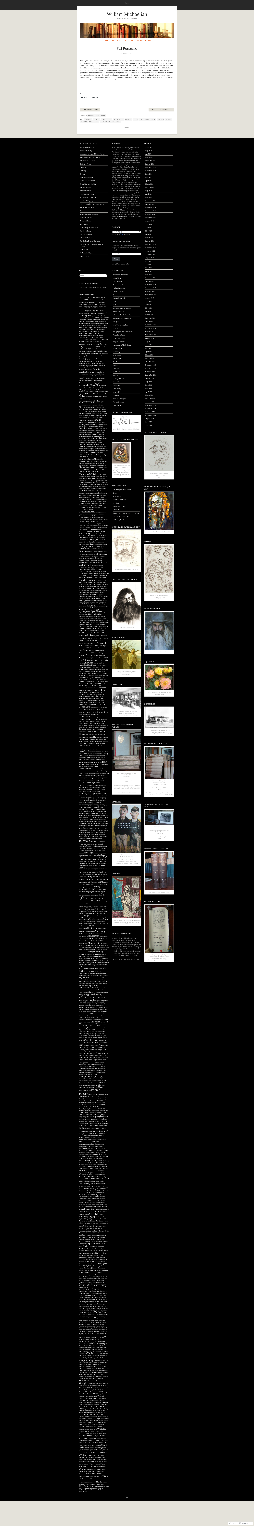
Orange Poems (94, 1035)
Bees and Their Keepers (93, 381)
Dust (80, 584)
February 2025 (150, 187)
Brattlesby (94, 424)
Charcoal (96, 461)
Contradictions (83, 516)
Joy (92, 841)
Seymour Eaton (95, 1198)
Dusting (85, 584)
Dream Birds (117, 278)
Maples (160, 119)
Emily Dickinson (92, 606)
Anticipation (101, 331)
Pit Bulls (93, 1085)
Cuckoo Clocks (82, 536)
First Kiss (92, 655)
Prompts (106, 1110)
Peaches (105, 1053)
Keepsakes (129, 40)
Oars (95, 1014)
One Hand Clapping (86, 201)
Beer (104, 378)
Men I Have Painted (88, 933)
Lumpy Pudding (87, 906)
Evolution (97, 624)
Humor (101, 783)
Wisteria (115, 375)
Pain (81, 1045)
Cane (86, 446)
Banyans (84, 367)
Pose (94, 1100)
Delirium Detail (94, 556)
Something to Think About (122, 345)
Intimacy (93, 811)
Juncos (103, 844)
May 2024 (148, 191)
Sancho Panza (101, 1179)
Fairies (99, 632)
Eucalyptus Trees (93, 622)
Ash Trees (104, 347)
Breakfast (99, 426)
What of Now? (117, 392)
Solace (83, 1233)
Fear (95, 640)
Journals (84, 841)
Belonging (82, 390)
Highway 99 (82, 762)
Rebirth (81, 1136)
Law (102, 863)
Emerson (82, 606)
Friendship (83, 678)
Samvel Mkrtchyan (91, 1179)
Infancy (81, 806)
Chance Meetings (95, 459)
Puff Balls (86, 1118)
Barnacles (97, 372)
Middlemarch (93, 936)
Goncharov (91, 704)
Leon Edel (102, 870)
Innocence (88, 808)
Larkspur (102, 859)
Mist (99, 945)
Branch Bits (89, 424)
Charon (97, 463)
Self (104, 1190)
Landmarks (89, 857)
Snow (89, 1228)
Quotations (96, 1123)
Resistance (95, 1144)
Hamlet (85, 737)
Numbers (94, 1011)
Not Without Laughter (90, 1009)
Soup (101, 1237)
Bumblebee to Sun (119, 338)
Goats (102, 700)
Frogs (97, 678)
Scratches (81, 1189)
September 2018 (150, 415)
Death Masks (100, 551)
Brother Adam (100, 432)
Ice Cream (96, 789)
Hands (96, 737)
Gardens (97, 683)
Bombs (85, 417)
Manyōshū (81, 916)
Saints (102, 1173)
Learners (95, 865)
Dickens (95, 565)
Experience (97, 626)
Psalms (80, 1116)
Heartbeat (98, 746)
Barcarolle (89, 369)
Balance (96, 365)
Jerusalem (99, 827)
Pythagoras (81, 1121)
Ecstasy (96, 592)
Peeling (90, 1057)
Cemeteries (95, 454)
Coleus (102, 497)
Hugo (83, 780)
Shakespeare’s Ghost (95, 1201)
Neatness (81, 994)
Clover (88, 491)
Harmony (92, 741)
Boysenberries (82, 424)
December (85, 554)
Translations (84, 249)
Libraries (82, 877)
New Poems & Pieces (96, 116)
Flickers (96, 660)
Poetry (84, 121)
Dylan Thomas (104, 584)
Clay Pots (89, 486)
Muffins (98, 964)
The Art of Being (85, 231)
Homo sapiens (96, 771)
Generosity (82, 688)
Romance (81, 1162)
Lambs (84, 857)
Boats (97, 413)
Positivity (100, 1101)
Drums (80, 582)
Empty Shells (88, 608)
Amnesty (98, 319)
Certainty (82, 457)
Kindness (95, 848)
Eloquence (96, 604)
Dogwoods (118, 119)
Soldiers (94, 1233)
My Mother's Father (96, 978)
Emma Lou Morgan (103, 606)
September (105, 1195)
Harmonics (103, 739)
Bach (103, 363)
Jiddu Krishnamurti (101, 829)
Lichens (105, 879)
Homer (93, 769)
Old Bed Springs (86, 1022)
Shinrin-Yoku (95, 1204)
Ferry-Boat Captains (89, 645)
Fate (80, 641)
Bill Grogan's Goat (93, 391)
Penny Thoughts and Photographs (92, 204)
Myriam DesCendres (100, 981)
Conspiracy (97, 512)
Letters (102, 872)
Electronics (87, 600)
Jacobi (103, 819)
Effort (101, 596)
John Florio (87, 832)
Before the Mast (89, 383)
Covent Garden (88, 524)
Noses (87, 1005)
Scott (97, 1186)
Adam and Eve (89, 306)
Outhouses (101, 1040)
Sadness (101, 1171)
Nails (90, 988)
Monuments (82, 952)
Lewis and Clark (96, 874)
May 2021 (148, 308)
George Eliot (100, 690)
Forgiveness (93, 669)
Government (102, 707)
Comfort (104, 499)
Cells (88, 455)
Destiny (87, 562)
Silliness (87, 1214)
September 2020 (150, 335)
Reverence (90, 1148)
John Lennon (99, 832)
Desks (96, 560)
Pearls (92, 1055)
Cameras (92, 444)
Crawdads (82, 527)
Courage (81, 524)
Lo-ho (100, 891)
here (128, 158)
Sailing (89, 1173)
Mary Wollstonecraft (100, 921)
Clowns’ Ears (100, 491)
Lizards (97, 891)
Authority (98, 357)
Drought (99, 580)
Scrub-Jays (88, 1189)
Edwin (85, 596)
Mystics (105, 983)
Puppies (81, 1119)
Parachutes (91, 1047)
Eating (98, 590)
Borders (91, 422)
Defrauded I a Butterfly (84, 556)
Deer (95, 554)
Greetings (86, 723)
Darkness (91, 544)
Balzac (103, 365)
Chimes (104, 474)
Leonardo (87, 870)
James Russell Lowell (89, 825)
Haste (81, 743)
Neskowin (97, 996)
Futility (102, 679)
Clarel (102, 484)
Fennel (90, 643)
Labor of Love (88, 855)
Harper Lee (105, 741)
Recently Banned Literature (89, 214)
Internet (87, 811)
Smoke (96, 1226)
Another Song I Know (87, 161)
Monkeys (86, 949)
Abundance (89, 300)
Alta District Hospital (88, 318)
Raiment (115, 365)
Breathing (90, 428)
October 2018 (150, 412)
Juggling (95, 844)
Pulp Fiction (91, 1118)
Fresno (95, 675)
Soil (80, 1233)
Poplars (100, 1099)
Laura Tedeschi (83, 863)
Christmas (91, 478)
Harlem (98, 739)
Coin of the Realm (87, 495)
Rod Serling (106, 1160)
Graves (106, 717)
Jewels (94, 829)
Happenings (83, 739)
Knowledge (87, 852)
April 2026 (148, 154)
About (105, 40)
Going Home (85, 702)
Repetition (81, 1144)
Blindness (83, 407)
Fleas (97, 658)
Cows (94, 524)
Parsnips (88, 1051)
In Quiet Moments (119, 342)
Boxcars (104, 422)
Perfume (93, 1064)
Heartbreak (104, 746)
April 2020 (148, 352)
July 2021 (148, 301)
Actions (102, 304)
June (80, 846)
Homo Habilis (89, 771)
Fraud (88, 673)
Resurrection (94, 1146)
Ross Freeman (102, 1166)
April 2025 (148, 181)
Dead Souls (100, 548)
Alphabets (101, 315)
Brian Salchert (103, 428)
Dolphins (103, 573)
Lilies (101, 884)
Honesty (103, 771)
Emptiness (82, 608)
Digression (98, 568)
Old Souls (98, 1028)
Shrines (99, 1209)
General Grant (91, 686)
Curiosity (85, 537)
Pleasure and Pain (83, 1087)
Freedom (83, 675)
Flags (91, 658)
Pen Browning (104, 1057)
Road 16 (106, 1154)
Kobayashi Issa (97, 853)
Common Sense (101, 501)
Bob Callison (103, 413)
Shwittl (107, 1209)
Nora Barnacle (105, 1004)
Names (95, 988)
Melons (104, 928)
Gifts (97, 698)
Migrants (102, 936)
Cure (114, 301)
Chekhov (98, 465)
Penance (98, 1057)
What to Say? (117, 355)
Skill (105, 1219)
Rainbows (87, 1128)
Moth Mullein (82, 956)
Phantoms (86, 1070)
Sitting (86, 1219)
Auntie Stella (98, 353)
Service (85, 1198)
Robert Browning (87, 1158)
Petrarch (103, 1068)
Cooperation (100, 518)
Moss (95, 954)
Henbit (94, 751)
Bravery (81, 426)
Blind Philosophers (91, 407)
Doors (91, 575)
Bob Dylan (81, 415)
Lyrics (106, 908)
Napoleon (86, 990)
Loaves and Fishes (83, 893)
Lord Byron (93, 897)
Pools (90, 1099)
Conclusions (92, 507)
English (86, 612)
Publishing (104, 1116)
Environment (93, 614)
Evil (93, 624)
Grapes (99, 712)
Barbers (99, 367)
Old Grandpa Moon (143, 40)
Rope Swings (82, 1166)
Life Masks (94, 882)
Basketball (96, 374)
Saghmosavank (82, 1173)
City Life (98, 482)
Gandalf (106, 681)
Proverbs (82, 1114)
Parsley (84, 1051)
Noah (91, 1004)
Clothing (104, 488)
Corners (101, 519)
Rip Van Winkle (90, 1154)
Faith (85, 635)
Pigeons (89, 1080)
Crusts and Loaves (95, 534)
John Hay (93, 832)
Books (97, 419)
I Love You (82, 798)
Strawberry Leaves (91, 109)
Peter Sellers (97, 1068)
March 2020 (149, 355)
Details (98, 562)
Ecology (92, 592)
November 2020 (150, 328)
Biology (106, 391)
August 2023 (149, 221)
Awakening (90, 361)
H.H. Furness (90, 731)
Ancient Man (94, 323)
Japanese (99, 825)
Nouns (97, 1009)
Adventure (81, 308)
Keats (84, 848)
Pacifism (101, 1042)
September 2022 (150, 254)
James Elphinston (87, 823)
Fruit (84, 679)
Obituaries (99, 1014)
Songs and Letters (86, 221)
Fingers (96, 650)
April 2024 (148, 194)
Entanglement (104, 612)
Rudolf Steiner (89, 1168)
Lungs (105, 906)
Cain (97, 440)
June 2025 (148, 174)
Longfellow (96, 895)
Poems (168, 119)
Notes (98, 1005)
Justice (100, 846)
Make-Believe (95, 911)
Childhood (84, 474)
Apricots (96, 337)
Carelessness (99, 446)
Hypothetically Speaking (85, 789)
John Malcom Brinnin (93, 834)
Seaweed (81, 1190)
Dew (102, 562)
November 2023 (150, 211)
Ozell (96, 1042)
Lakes (81, 857)
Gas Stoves (104, 683)
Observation (86, 1016)
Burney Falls (101, 436)
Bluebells (105, 409)
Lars (88, 861)
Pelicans (94, 1057)
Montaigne (98, 949)
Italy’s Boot (105, 815)
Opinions (97, 1033)
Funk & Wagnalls (90, 679)
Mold (90, 947)
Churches (82, 480)
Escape (99, 618)
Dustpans (90, 584)
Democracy (82, 558)
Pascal (99, 1051)
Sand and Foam (91, 1181)
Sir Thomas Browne (102, 1217)
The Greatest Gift (119, 362)
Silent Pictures (103, 1211)
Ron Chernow (100, 1163)
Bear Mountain (95, 376)
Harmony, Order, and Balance (122, 308)
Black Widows (87, 405)
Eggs (80, 598)
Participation (94, 1051)
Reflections (83, 1140)
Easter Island (86, 590)
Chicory (81, 472)
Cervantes (90, 457)
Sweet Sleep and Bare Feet (89, 228)
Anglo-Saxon (97, 327)
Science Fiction (92, 1186)
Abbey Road (88, 297)
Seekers (101, 1190)
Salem (90, 1174)
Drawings (83, 171)
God (106, 700)
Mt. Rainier (86, 962)
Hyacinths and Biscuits (94, 787)
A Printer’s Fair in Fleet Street (123, 315)
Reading (103, 1131)
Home (127, 3)
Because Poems (89, 378)
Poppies (105, 1099)
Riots (84, 1154)
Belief (91, 387)
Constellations (93, 514)
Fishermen (102, 655)
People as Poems (83, 1061)
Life (90, 881)
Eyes (106, 628)
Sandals (82, 1181)
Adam (84, 306)
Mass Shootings (90, 923)
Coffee (101, 493)
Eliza (85, 602)
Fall (136, 119)
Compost (99, 505)
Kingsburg (87, 850)
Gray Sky (81, 721)
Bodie (93, 415)
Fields (102, 648)
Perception (83, 1063)
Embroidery (102, 604)
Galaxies (96, 681)
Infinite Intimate (85, 191)
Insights (82, 810)
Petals (91, 1066)
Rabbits (105, 1123)
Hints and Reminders (84, 764)
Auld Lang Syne (83, 353)
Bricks (80, 430)
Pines (101, 1082)
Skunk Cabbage (86, 1221)
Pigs (102, 1080)
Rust (93, 1171)
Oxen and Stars (91, 1042)
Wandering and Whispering (122, 318)
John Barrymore (104, 830)
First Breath (117, 372)
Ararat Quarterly (90, 339)
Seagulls (95, 1189)
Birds (81, 396)
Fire (92, 652)
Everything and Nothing (88, 184)
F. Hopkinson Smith (92, 630)
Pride (95, 1109)
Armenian (82, 341)
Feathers (100, 641)
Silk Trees (81, 1214)
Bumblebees (89, 436)
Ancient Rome (100, 323)
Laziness (81, 865)
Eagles (105, 586)
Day (93, 547)
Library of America (93, 879)
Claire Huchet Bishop (95, 484)
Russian (89, 1171)
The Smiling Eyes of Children (90, 241)
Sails (92, 1173)
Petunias (81, 1070)
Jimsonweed (85, 830)
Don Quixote (84, 575)
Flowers (89, 662)
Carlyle (87, 448)
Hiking (103, 761)
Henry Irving (100, 753)
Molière (95, 947)
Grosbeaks (144, 119)
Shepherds (95, 1202)
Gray (106, 719)
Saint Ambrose (97, 1173)
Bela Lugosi (86, 388)
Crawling (87, 527)
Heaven (89, 748)
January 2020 (149, 362)
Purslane (104, 1120)
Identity (83, 793)
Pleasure (104, 1085)
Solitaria (99, 1233)
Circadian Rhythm (83, 482)
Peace (98, 1053)
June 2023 (148, 228)
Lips (80, 887)
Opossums (82, 1035)
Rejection (94, 1139)
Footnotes (82, 667)
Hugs (86, 780)
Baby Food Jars (91, 363)
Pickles (90, 1079)
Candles (82, 446)
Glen (85, 700)
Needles (92, 994)
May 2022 (148, 268)
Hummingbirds (92, 783)
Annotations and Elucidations (90, 157)
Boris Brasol (97, 422)
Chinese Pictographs (91, 476)
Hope (85, 775)
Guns (81, 729)
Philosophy (96, 1072)
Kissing (100, 850)
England (81, 612)
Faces (81, 632)
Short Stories (85, 1209)
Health (88, 745)
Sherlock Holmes (87, 1204)
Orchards (89, 1037)
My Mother (84, 977)
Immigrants (103, 800)
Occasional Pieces (100, 1016)
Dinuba (81, 569)
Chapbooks (89, 461)
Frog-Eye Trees (91, 678)
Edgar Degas (101, 592)
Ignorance (96, 793)
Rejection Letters (102, 1139)
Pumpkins (98, 1118)
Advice (86, 308)
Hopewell (90, 775)
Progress (102, 1110)
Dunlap (104, 582)
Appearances (82, 337)
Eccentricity (104, 590)
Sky (97, 1221)
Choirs (80, 478)
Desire (92, 560)
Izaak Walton (84, 817)
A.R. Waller (82, 297)
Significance (89, 1211)
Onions (91, 1033)
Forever (86, 669)
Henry (106, 752)
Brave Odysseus (102, 424)
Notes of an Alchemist (120, 275)
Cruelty (87, 534)
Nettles (107, 996)
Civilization (104, 482)
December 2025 (150, 167)
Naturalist (85, 992)
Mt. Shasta (91, 962)
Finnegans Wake (84, 653)
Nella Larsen (90, 996)
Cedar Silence (117, 405)
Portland (86, 1100)
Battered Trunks (83, 376)
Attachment (89, 351)
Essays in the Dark (99, 620)
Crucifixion (81, 534)
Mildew (106, 936)
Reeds (92, 1137)
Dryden (84, 582)
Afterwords (82, 310)
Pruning (103, 1114)
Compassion (83, 505)
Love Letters (93, 904)
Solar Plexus (88, 1233)
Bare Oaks (116, 368)
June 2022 (148, 264)
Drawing (83, 580)
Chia (100, 467)
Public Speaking (96, 1116)
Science (85, 1187)
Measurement (99, 926)
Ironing (96, 813)
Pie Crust (84, 1080)
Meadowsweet (82, 926)
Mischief (106, 943)
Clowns (94, 491)
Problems (88, 1110)
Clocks (92, 488)
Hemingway (82, 751)
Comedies (98, 499)
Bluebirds (92, 411)
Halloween (94, 734)
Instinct (95, 809)
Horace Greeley (97, 775)
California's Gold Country (94, 442)
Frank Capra (95, 671)
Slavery (101, 1221)
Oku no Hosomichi (96, 1019)
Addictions (96, 306)
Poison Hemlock (97, 1094)
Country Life (100, 522)
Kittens (104, 850)
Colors (92, 499)
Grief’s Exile (97, 723)
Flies (101, 660)
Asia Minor (81, 349)
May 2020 (148, 348)
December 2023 (150, 207)
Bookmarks (90, 420)
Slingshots (102, 1223)
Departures (99, 558)
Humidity (102, 780)
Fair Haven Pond (93, 632)
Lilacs (95, 884)
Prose (104, 1112)
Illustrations (93, 796)
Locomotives (96, 893)
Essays (104, 618)
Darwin (97, 544)
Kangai (105, 846)
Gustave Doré (87, 729)
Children (94, 474)
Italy (102, 815)
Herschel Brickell (94, 757)
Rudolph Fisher (98, 1168)
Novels (81, 1012)
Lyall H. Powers (87, 908)
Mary (93, 921)
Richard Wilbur (100, 1152)
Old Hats (98, 1024)
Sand (107, 1179)
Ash (96, 347)
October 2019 (150, 372)
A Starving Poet (99, 349)
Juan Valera (102, 841)
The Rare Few (117, 281)
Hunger (82, 785)
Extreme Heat (98, 628)
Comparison (101, 503)
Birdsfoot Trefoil (88, 396)
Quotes (101, 1123)
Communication (84, 503)
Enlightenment (95, 612)
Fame (84, 638)
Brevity (97, 428)
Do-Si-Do (95, 571)
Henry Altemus (93, 753)
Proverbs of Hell (90, 1114)
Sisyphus (81, 1219)
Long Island (87, 897)
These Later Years (119, 335)
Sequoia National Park (85, 1196)
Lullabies (81, 906)
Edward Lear (94, 594)
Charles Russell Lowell (89, 463)
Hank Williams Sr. (104, 737)
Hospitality (104, 777)
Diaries (86, 565)
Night (91, 1000)
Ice (92, 789)
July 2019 (148, 382)
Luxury (81, 908)
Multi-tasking (103, 964)
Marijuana (81, 919)
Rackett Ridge (94, 1125)
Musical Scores (98, 968)
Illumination (82, 796)
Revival (95, 1148)
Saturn (91, 1185)
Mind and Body (96, 938)
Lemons (101, 868)
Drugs (105, 580)
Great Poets (97, 721)
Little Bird (116, 328)
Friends (104, 675)
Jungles (84, 846)
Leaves (82, 867)
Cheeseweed (93, 465)
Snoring (84, 1229)
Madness (92, 910)
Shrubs (103, 1209)
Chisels (98, 476)
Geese (84, 686)
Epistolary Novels (95, 616)
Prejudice (96, 1107)
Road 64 (81, 1156)
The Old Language (86, 234)
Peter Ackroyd (97, 1066)
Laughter (103, 861)
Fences (86, 643)
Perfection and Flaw (84, 1064)
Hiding (101, 757)
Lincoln (105, 884)
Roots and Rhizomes (102, 1164)
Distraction (83, 571)
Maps (92, 916)
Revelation (83, 1148)
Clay (84, 486)
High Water (96, 759)
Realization (96, 1134)
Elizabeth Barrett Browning (95, 602)
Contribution (91, 516)
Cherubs (96, 467)
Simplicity (83, 1216)
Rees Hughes (97, 1137)
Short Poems (102, 1207)
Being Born (103, 385)
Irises (92, 813)
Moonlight (91, 952)
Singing (92, 1216)
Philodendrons (101, 1070)
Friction (99, 675)
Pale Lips (92, 1045)
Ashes (99, 347)
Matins (97, 923)
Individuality (96, 804)
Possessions (83, 1102)
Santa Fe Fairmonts (95, 1183)
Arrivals (88, 344)
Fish (96, 655)
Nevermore (81, 998)
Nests (103, 996)
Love (153, 119)
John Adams (96, 830)
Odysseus (86, 1019)
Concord (98, 507)
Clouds (82, 490)
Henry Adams (84, 754)
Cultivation (98, 536)
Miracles (92, 943)
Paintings (86, 1045)
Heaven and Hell (97, 748)
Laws (104, 863)
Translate (127, 234)
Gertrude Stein (83, 696)
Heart (93, 746)
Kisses (95, 850)
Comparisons (117, 295)
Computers (83, 507)
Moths (87, 956)
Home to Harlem (101, 769)
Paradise (102, 1047)
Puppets (103, 1118)
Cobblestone (82, 493)
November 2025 (150, 171)
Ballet (100, 365)
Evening (89, 624)
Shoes (104, 1204)
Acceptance (94, 302)
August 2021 (149, 298)
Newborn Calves (89, 998)
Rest (88, 1146)
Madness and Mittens (101, 909)
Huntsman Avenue (99, 785)
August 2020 (149, 338)
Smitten (90, 1226)
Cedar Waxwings (98, 452)
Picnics (94, 1079)
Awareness (99, 361)
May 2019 (148, 388)
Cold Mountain (86, 497)
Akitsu (101, 311)
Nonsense (98, 1004)
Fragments (85, 671)
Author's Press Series (87, 357)
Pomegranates (84, 1099)
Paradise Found (84, 1049)
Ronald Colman (91, 1162)
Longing (81, 897)
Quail (86, 1121)
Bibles (81, 391)
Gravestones (83, 719)
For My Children (101, 669)
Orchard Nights (83, 1037)
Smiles (85, 1226)
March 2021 (149, 315)
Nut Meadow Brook (83, 1014)
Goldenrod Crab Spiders (98, 702)
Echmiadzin (82, 592)
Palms (96, 1045)
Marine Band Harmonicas (98, 919)
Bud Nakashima (100, 434)
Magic (81, 911)
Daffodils (82, 540)
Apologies (99, 335)
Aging (96, 310)
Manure (93, 913)
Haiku (82, 734)
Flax (94, 658)
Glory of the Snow (92, 700)
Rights (81, 1154)
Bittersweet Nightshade (85, 401)
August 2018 (149, 418)
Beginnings (83, 385)
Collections (81, 499)
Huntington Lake (90, 785)
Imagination (94, 800)
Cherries (103, 465)
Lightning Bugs (89, 884)
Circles (90, 482)
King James (81, 850)
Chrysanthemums (100, 478)
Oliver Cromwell (97, 1030)
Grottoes (95, 725)
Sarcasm (103, 1183)
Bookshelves (83, 422)
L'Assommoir (82, 855)
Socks (107, 1231)
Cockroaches (89, 493)
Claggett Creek (84, 484)
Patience (83, 1053)
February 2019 (150, 398)
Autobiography (84, 359)
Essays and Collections (87, 181)
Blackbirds (82, 403)
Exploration (82, 628)
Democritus (88, 558)
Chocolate (103, 476)
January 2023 (149, 241)
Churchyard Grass (89, 480)
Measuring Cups (83, 928)
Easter (81, 590)
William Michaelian (127, 14)
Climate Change (84, 488)
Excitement (102, 624)
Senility (81, 1195)
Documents (103, 571)
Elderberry (98, 598)
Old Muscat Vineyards (90, 1026)
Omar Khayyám (98, 1031)
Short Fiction (90, 1206)
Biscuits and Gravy (100, 399)
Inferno (85, 806)
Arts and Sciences (90, 347)
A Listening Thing (86, 151)
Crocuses (96, 532)
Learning (101, 865)
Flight (105, 660)
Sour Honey (84, 224)
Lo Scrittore (86, 899)
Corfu (93, 519)
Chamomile (82, 459)
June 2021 (148, 305)
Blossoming (116, 385)
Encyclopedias (83, 610)
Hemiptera (89, 751)
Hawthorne (96, 743)
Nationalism (100, 990)
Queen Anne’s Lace (93, 1121)
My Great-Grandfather (97, 973)
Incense (89, 804)
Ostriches (81, 1040)
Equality (81, 618)
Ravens (95, 1131)
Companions (94, 503)
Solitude (82, 1235)
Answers (95, 331)
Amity (94, 319)
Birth (81, 399)
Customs (95, 537)
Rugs (104, 1168)
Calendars (83, 442)
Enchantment (96, 608)
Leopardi (81, 872)
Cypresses (102, 537)
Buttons (105, 438)
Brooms (93, 432)
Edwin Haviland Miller (93, 596)
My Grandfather (93, 971)
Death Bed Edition (91, 551)
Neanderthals (104, 992)
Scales (101, 1185)
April (101, 338)
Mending (81, 933)
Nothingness (93, 1007)
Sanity (87, 1183)
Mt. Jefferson (103, 960)
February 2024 (150, 201)
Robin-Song (117, 389)
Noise (94, 1004)
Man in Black (88, 913)
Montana (105, 949)
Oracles (87, 1035)
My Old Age (103, 980)
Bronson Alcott (82, 432)
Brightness (90, 430)
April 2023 (148, 234)
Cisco (94, 482)
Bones (90, 417)
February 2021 (150, 318)
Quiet (87, 1123)
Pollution (100, 1097)
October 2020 (150, 331)
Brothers (82, 434)
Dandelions (84, 542)
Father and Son (86, 641)
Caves (106, 450)
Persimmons (99, 1064)
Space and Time (83, 1239)
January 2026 (149, 164)
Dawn (88, 546)
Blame (93, 405)
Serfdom (99, 1196)
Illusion (87, 796)
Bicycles (85, 391)
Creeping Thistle (83, 529)
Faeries (128, 119)
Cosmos (82, 522)
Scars (105, 1185)
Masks (81, 923)
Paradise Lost (93, 1049)
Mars (89, 921)
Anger (90, 327)
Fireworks (82, 655)
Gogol (80, 702)
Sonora (86, 1237)
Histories (92, 764)
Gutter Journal (96, 729)
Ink (104, 806)
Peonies (104, 1059)
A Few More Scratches (87, 147)
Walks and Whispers (86, 253)
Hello (94, 750)
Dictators (100, 565)
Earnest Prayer (118, 382)
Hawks (90, 743)
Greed (103, 721)
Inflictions (94, 806)
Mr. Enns (93, 958)
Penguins (86, 1059)
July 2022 (148, 261)
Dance (101, 540)
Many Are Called (101, 913)
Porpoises (81, 1100)
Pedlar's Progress (83, 1057)
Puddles (81, 1118)
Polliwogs (93, 1097)
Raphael (81, 1131)
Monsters (91, 949)
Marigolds (103, 918)
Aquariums (81, 339)
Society (101, 1231)
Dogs (81, 573)
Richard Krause (90, 1152)
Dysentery (94, 586)
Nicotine (81, 1000)
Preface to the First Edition (85, 1107)
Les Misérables (95, 872)
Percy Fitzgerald (91, 1063)
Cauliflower (98, 450)
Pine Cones (94, 1083)
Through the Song (119, 379)
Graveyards (93, 719)
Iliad (103, 794)
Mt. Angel (85, 960)
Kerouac (88, 848)
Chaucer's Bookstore (84, 465)
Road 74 (97, 1156)
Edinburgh (81, 594)
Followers (81, 665)
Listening (96, 886)
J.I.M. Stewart (82, 819)
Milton (80, 939)
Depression (81, 560)
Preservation (103, 1107)
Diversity (89, 571)
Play (100, 1085)
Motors (90, 956)
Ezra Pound (82, 630)
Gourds (96, 707)
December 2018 (150, 405)
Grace (82, 709)
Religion (96, 1142)
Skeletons (101, 1219)
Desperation (82, 562)
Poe (90, 1090)
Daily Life (95, 539)
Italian (98, 815)
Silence (95, 1211)
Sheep (86, 1202)
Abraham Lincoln (99, 298)
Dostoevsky (98, 575)
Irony (100, 813)
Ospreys (105, 1037)
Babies (81, 363)
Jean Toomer (91, 827)
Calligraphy (82, 444)
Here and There (88, 755)
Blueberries (84, 411)
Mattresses (102, 923)
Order (94, 1037)
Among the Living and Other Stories (92, 154)
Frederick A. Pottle (94, 673)
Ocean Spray (88, 1017)
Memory (100, 931)
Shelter (90, 1202)
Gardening (89, 683)
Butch (85, 438)
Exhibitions (89, 626)
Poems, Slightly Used (87, 207)
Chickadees (107, 119)
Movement (86, 958)
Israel (94, 815)
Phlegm (103, 1072)
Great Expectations (89, 721)
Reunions (101, 1146)
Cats (93, 450)
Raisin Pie (98, 1128)
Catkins (88, 450)
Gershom (101, 694)
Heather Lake (82, 748)
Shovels (94, 1209)
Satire (80, 1185)
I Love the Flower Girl (102, 796)
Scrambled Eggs (104, 1186)
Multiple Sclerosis (83, 966)
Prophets (99, 1112)
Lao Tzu (97, 859)
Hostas (81, 779)
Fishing (81, 658)
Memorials (92, 931)
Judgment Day (89, 844)
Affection (96, 308)
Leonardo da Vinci (94, 870)
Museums (97, 966)
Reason (102, 1134)
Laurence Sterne (91, 863)
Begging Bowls (98, 383)
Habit (95, 731)
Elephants (94, 600)
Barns (102, 372)
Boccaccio (89, 415)
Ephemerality (82, 616)
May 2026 (148, 151)
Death (82, 551)
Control (96, 516)
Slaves (106, 1221)
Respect (102, 1144)
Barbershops (83, 369)
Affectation (91, 308)
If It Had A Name (85, 187)
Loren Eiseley (101, 897)
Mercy (95, 933)
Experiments (105, 626)
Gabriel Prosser (89, 681)
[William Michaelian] (127, 30)
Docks (98, 571)
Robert (80, 1158)
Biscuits (93, 399)
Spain (88, 1239)
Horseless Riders (92, 777)
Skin (80, 1221)
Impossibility (98, 802)
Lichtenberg (82, 882)
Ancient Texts (86, 325)
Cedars (97, 119)
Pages (105, 1043)
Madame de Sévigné (84, 909)
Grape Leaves (92, 712)
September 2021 (150, 295)
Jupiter (95, 846)
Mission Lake (84, 945)
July (99, 844)
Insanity (95, 808)
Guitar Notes (103, 727)
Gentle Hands (82, 690)
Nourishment (104, 1009)
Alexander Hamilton (96, 313)
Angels (100, 325)
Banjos (80, 367)
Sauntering (116, 352)
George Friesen (83, 692)
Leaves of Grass (90, 868)
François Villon (82, 673)
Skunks (92, 1221)
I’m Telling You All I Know (98, 817)
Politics (82, 1096)
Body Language (101, 415)
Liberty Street (103, 874)
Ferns (94, 643)
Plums (100, 1087)
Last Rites (92, 861)
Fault (91, 641)
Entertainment (83, 614)
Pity (97, 1085)
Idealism (94, 791)
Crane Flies (97, 525)
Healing (82, 746)
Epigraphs (88, 616)
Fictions (94, 648)
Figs (85, 650)
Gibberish (87, 698)
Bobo (85, 415)
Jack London (89, 819)
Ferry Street (82, 648)
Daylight (81, 549)
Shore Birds (82, 1207)
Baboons (85, 363)
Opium (102, 1033)
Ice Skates (102, 789)
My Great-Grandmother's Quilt (99, 975)
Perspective (83, 1066)
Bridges (84, 430)
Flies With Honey (118, 291)
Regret (90, 1140)
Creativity (93, 527)
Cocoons (95, 493)
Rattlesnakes (89, 1131)
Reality (90, 1134)
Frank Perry (102, 671)
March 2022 (149, 274)
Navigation (97, 992)
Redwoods (87, 1138)
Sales (94, 1174)
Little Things (102, 889)
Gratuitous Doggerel (95, 717)
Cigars (105, 480)
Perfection (100, 1063)
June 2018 (148, 425)
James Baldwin (88, 821)
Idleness (90, 794)
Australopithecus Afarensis (88, 355)
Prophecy (81, 1112)
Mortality (82, 954)
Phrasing (93, 1077)
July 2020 (148, 341)
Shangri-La (116, 322)
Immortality (83, 802)
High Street (90, 759)
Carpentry (92, 448)
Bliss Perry (101, 407)
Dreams (82, 174)
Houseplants (88, 779)
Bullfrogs (82, 436)
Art (101, 344)
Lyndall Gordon (100, 908)
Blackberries (99, 401)
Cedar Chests (83, 452)
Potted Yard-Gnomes (84, 1105)
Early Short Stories (86, 177)
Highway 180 (96, 762)
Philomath (81, 1072)
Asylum (83, 351)
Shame (103, 1201)
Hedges (84, 750)
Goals (99, 700)
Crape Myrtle (104, 525)
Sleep (81, 1223)
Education (87, 594)
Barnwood (81, 374)
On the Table (117, 358)
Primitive (83, 211)
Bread (86, 426)
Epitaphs (103, 616)
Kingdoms (103, 848)
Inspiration (89, 810)
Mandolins (105, 911)
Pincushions (87, 1083)
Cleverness (102, 486)
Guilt (97, 727)
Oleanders (103, 1028)
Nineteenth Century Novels (87, 1002)
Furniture (97, 679)
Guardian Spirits (92, 727)
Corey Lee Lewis (87, 519)
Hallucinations (101, 734)
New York (100, 998)
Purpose (93, 1120)
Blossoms (95, 409)
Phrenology (98, 1077)
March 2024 (149, 197)
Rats (84, 1131)
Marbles (81, 918)
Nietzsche (85, 1000)
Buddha (94, 434)
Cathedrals (82, 450)
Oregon (99, 1037)
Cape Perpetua (92, 446)
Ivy (80, 817)
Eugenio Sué (102, 622)
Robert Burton (96, 1158)
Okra (90, 1019)
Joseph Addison (98, 838)
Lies (86, 882)
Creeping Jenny (102, 527)
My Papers (92, 981)
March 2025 (149, 184)
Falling (93, 635)
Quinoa (91, 1123)
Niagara (106, 998)
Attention (98, 351)
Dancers (106, 539)
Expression (89, 628)
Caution (103, 450)
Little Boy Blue (82, 889)
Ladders (95, 855)
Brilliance (95, 430)
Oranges (102, 1035)
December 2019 (150, 365)
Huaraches (101, 779)
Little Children (92, 889)
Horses (98, 777)
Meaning (91, 925)
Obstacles (92, 1016)
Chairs (100, 457)
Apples (88, 337)
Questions (103, 1121)
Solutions (89, 1235)
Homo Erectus (82, 771)
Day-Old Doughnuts (99, 547)
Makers (101, 911)
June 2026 (148, 147)
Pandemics (103, 1045)
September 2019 (150, 375)
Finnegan (101, 650)
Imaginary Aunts (95, 798)
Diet (89, 568)
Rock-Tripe (95, 1160)
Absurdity (81, 300)
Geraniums (91, 694)
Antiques (81, 333)
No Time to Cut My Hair (88, 197)
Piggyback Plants (96, 1080)
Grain (90, 709)
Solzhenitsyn (95, 1235)
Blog (112, 40)
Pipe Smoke (88, 1085)
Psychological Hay (87, 1116)
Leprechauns (87, 872)
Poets (90, 1094)
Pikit (105, 1080)
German (97, 694)
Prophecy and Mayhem (90, 1112)
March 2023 (149, 238)
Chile (101, 474)
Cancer (102, 444)
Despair (100, 560)
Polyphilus (105, 1097)
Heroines (102, 755)
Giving (101, 698)
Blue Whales (92, 413)
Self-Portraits (90, 1193)
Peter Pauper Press (89, 1068)
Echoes (87, 592)
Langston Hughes (102, 857)
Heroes (98, 755)
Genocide (102, 688)
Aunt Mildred (105, 353)
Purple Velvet (86, 1119)
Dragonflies (88, 577)
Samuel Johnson (91, 1176)
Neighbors (82, 996)
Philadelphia (92, 1070)
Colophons (87, 499)
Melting (81, 931)
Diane (80, 565)
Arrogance (95, 344)
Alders (88, 313)
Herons (87, 757)
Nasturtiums (92, 990)
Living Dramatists (90, 891)
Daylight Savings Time (91, 548)
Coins (93, 495)
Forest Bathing (96, 667)
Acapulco (96, 300)
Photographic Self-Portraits (88, 1074)
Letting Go (82, 874)
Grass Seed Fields (92, 714)
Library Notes (91, 876)
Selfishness (99, 1193)
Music (91, 968)
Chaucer (102, 463)
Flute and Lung (97, 663)
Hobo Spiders (104, 764)
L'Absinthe (103, 853)
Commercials (93, 501)
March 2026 (149, 157)
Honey (82, 773)
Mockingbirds (85, 947)
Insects (100, 808)
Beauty (82, 378)
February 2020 (150, 358)
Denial (92, 558)
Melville (86, 931)
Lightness (105, 882)
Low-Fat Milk (100, 904)
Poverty (93, 1104)
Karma (80, 848)
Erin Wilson (86, 618)
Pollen (88, 1097)
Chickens (96, 469)
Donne (107, 573)
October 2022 (150, 251)
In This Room (117, 348)
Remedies (102, 1142)
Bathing (101, 374)
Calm (88, 444)
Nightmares (104, 1000)
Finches (90, 650)
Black (92, 401)
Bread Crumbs (92, 426)
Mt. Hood (97, 960)
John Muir (88, 836)
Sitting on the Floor (93, 1219)
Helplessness (99, 750)
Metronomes (82, 936)
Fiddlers (98, 648)
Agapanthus (88, 310)
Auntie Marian (91, 353)
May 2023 (148, 231)
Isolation (90, 815)
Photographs (84, 1076)
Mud (89, 964)
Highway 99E (89, 762)
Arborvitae (98, 339)
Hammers (90, 737)
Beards (90, 376)
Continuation (101, 514)
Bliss (98, 407)
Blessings (99, 405)
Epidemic (116, 305)
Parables (86, 1047)
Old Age (104, 1019)
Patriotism (91, 1053)
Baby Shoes (98, 363)
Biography (101, 391)
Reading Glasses (83, 1134)
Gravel (102, 717)
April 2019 (148, 392)
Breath (82, 428)
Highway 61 (102, 759)
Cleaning (95, 486)
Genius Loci (95, 688)
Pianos (85, 1079)
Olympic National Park (88, 1031)
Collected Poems (85, 164)
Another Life (89, 331)
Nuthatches (102, 1011)
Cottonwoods (91, 521)
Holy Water (90, 766)
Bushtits (81, 438)
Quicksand (82, 1123)
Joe (91, 830)
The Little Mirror (118, 402)
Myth (80, 985)
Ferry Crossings (100, 646)
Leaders (86, 865)
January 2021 (149, 321)
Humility (82, 783)
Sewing (89, 1198)
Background (89, 365)
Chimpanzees (82, 476)
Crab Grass (86, 525)
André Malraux (93, 325)
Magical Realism (87, 911)
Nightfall (97, 1000)
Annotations (91, 329)
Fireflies (96, 653)
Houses (94, 779)
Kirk (91, 850)
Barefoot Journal (86, 372)
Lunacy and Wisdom (97, 906)
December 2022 (150, 244)
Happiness (91, 739)
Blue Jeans (103, 411)
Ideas (98, 791)
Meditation (92, 928)
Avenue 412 (84, 361)
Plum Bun (95, 1087)
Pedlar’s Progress (119, 288)
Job (89, 830)
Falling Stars (100, 635)
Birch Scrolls (95, 394)
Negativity (98, 994)
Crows (102, 532)
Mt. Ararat (91, 960)
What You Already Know (121, 325)
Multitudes (90, 966)
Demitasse (102, 556)
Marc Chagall (87, 918)
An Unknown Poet (96, 333)
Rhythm (99, 1150)
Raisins (104, 1128)
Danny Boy (92, 542)
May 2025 (148, 177)
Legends (96, 868)
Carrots (97, 448)
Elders (103, 598)
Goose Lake (84, 707)
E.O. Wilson (100, 586)
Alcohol (84, 313)
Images (88, 798)
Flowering (82, 663)
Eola (101, 614)
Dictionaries (83, 568)
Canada (97, 444)
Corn (96, 519)
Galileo (102, 681)
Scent (81, 1187)
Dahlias (89, 539)
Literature (105, 887)
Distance (98, 569)
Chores (85, 478)
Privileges (81, 1110)
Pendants (81, 1059)
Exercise (82, 626)
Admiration (103, 306)
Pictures (99, 1079)
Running (83, 1170)
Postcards (94, 121)
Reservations (87, 1144)
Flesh (101, 658)
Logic (101, 893)
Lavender (98, 863)
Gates (80, 686)
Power (99, 1105)
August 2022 (149, 258)
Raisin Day (93, 1128)
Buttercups (90, 438)
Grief (91, 723)
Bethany (92, 390)
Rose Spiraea (93, 1166)
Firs (87, 655)
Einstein (93, 598)
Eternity (84, 622)
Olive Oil (91, 1030)
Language (83, 859)
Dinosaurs (104, 568)
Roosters (81, 1164)
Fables (102, 630)
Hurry (105, 785)
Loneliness (83, 895)
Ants (86, 333)
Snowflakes (97, 1229)
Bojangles (81, 417)
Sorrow (92, 1237)
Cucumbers (91, 536)
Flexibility (90, 660)
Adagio (80, 306)
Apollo (94, 335)
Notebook (92, 1005)
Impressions (83, 804)
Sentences (105, 121)
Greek (81, 723)
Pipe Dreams (82, 1085)
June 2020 (148, 345)
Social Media (93, 1231)
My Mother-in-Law (95, 980)
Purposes (98, 1119)
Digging (93, 568)
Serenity (95, 1196)
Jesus (91, 829)
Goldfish (81, 704)
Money (81, 949)
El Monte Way (89, 604)
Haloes (81, 737)
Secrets (92, 1190)
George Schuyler (92, 692)
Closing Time (98, 488)
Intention (82, 811)
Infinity (89, 806)
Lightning (82, 884)
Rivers (101, 1154)
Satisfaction (85, 1185)
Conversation (84, 518)
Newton (95, 998)
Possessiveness (90, 1102)
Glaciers (81, 700)
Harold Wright (98, 741)
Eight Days (87, 598)
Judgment (82, 844)
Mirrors (100, 943)
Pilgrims (81, 1083)
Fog (102, 663)
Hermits (94, 755)
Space (104, 1237)
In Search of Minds (119, 298)
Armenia (104, 340)
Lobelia (90, 893)
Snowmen (116, 121)
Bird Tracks (103, 396)
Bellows (97, 388)
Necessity (86, 994)
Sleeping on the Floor (92, 1223)
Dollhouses (95, 573)
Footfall (103, 665)
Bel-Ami (81, 388)
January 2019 (149, 402)
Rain (81, 1127)
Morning (99, 951)
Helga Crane (89, 750)
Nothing (87, 1007)
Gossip (92, 707)
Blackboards (89, 403)
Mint (99, 941)
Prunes (97, 1114)
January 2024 (149, 204)
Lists (102, 887)
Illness (106, 794)
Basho (90, 374)
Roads (106, 1156)
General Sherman (100, 686)
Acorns (89, 304)
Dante (97, 542)
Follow (116, 259)
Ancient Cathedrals (84, 323)
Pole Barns (105, 1094)
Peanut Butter (82, 1055)
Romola (86, 1162)
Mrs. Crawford (100, 958)
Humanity (96, 780)
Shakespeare (84, 1200)
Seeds (97, 1191)
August (105, 351)
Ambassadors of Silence (85, 319)
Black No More (97, 403)
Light (100, 881)
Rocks (100, 1161)
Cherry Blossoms (86, 467)
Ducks (89, 582)
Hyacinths (85, 787)
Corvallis (106, 519)
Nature (91, 992)
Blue (100, 409)
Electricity (81, 600)
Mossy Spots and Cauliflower (122, 332)
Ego (83, 598)
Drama (96, 577)
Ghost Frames (90, 696)
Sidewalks (82, 1212)
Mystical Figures (98, 983)
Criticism (89, 532)
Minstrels (95, 941)
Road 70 (92, 1156)
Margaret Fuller (95, 918)
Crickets (92, 529)
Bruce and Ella (88, 434)
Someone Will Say (86, 217)
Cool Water (92, 518)
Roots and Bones (92, 1164)
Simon (101, 1214)
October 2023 (150, 214)
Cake (100, 440)
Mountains (97, 956)
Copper (81, 519)
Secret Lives (87, 1190)
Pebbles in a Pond (103, 1055)
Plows (90, 1087)
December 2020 (150, 325)
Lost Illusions (86, 901)
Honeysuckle (95, 773)
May (107, 923)
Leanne (90, 865)
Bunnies (95, 436)
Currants (116, 395)
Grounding (101, 725)
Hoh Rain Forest (83, 766)
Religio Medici (88, 1142)
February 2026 (150, 161)
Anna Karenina (104, 327)
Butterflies (97, 438)
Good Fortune (100, 704)
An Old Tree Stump (99, 329)
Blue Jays (97, 411)
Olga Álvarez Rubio (83, 1030)
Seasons (102, 1189)
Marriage (85, 921)
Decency (91, 554)
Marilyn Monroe (88, 919)
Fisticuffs (86, 658)
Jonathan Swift (89, 838)
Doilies (90, 573)
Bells (101, 388)
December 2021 (150, 285)
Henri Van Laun (100, 751)
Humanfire (91, 780)
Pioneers (106, 1083)
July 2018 (148, 422)
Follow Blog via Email (121, 241)
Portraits (91, 1100)
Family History (92, 638)
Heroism (81, 757)
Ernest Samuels (93, 618)
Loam (103, 891)
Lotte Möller (95, 901)
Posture (103, 1102)
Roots (86, 1164)
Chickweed (102, 469)
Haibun (102, 731)
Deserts (87, 560)
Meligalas (100, 928)
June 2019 (148, 385)
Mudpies (93, 964)
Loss (91, 899)
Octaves (95, 1017)
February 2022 (150, 278)
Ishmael (85, 815)
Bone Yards (95, 417)
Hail (87, 734)
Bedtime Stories (98, 378)
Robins (88, 1160)
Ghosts (98, 696)
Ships (100, 1204)
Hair (90, 734)
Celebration (82, 455)
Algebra (103, 313)
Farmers (105, 638)
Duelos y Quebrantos (97, 582)
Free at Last (103, 673)
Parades (97, 1047)
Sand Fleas (99, 1181)
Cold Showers (95, 497)
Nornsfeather (82, 1005)
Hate (85, 743)
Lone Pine (90, 895)
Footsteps (88, 667)
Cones (104, 507)
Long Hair (102, 895)
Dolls (99, 573)
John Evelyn (82, 832)
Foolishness (92, 665)
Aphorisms (82, 335)
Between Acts (101, 390)
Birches (88, 119)
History (98, 764)
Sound (97, 1237)
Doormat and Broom (120, 285)
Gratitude (84, 716)
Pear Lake (88, 1055)
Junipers (89, 846)
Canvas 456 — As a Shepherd (160, 109)
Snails (100, 1226)
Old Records (92, 1028)
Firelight (101, 653)
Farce (101, 638)
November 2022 (150, 248)
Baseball (86, 374)
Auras (80, 355)
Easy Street (93, 590)
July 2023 (148, 224)
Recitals (81, 1137)
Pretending (82, 1109)
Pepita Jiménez (91, 1061)
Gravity (101, 719)
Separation (99, 1195)
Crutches (102, 534)
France (90, 671)
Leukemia (88, 874)
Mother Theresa (102, 954)
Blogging (81, 409)
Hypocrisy (102, 787)
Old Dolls (103, 1022)
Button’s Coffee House (84, 440)
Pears (96, 1055)
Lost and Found (98, 899)
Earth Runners (102, 588)
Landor (94, 857)
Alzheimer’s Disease (101, 318)
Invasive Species (101, 811)
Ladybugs (101, 855)
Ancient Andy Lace (101, 321)
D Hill (106, 562)
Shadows (102, 1198)
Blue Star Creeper (84, 413)
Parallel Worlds (102, 1049)
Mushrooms (84, 968)
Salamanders (85, 1174)
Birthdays (87, 399)
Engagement (101, 610)
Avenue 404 (99, 359)
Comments (87, 501)
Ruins (107, 1168)
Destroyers (92, 562)
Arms (87, 341)
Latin (96, 861)
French (90, 676)
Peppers (98, 1061)
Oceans (81, 1018)
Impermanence (90, 802)
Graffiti (87, 709)
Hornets (85, 777)
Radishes (101, 1125)
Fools (99, 665)
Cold (97, 495)
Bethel (96, 390)
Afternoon (103, 308)
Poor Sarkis (95, 1099)
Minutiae (85, 943)
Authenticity (99, 355)
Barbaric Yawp (91, 367)
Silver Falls (94, 1214)
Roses (88, 1166)
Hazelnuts (102, 743)
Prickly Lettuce (89, 1109)
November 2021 (150, 288)
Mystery (91, 983)
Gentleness (89, 690)
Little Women (82, 891)
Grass (105, 712)
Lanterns (91, 859)
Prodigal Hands (95, 1110)
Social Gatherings (83, 1231)
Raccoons (87, 1125)
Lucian (105, 904)
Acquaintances (95, 304)
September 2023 (150, 217)
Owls (81, 1042)
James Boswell (98, 821)
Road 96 (102, 1156)
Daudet (101, 544)
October (99, 1017)
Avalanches (93, 359)
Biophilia (81, 394)
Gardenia (81, 683)
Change (82, 461)
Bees (81, 380)
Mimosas (86, 939)
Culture (103, 536)
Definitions (102, 554)
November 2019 (150, 368)
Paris (80, 1051)
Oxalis (85, 1042)
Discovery (92, 569)
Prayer (103, 1105)
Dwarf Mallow (97, 584)
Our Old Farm (91, 1039)
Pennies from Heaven (94, 1059)
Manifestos (81, 913)
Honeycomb (88, 773)
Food (86, 665)
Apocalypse (89, 335)
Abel (92, 297)
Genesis (89, 688)
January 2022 (149, 281)
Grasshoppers (82, 714)
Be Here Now (94, 385)
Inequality (102, 804)
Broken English (101, 430)
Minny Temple (88, 941)
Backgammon (82, 365)
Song (100, 1235)
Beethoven (82, 383)
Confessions (83, 509)
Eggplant (106, 596)
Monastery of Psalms (103, 947)
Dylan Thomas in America (85, 586)
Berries (87, 390)
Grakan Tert (96, 709)
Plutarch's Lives (84, 1090)
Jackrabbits (97, 819)
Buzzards (93, 440)
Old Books (95, 1021)
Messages (100, 933)
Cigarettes (99, 481)
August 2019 (149, 378)
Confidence (91, 509)
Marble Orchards (99, 916)
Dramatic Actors (102, 577)
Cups (80, 537)
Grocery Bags (83, 725)
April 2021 (148, 311)
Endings (90, 610)
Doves (104, 575)
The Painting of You (86, 238)
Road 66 (86, 1156)
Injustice (99, 806)
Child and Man (91, 471)
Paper (81, 1047)
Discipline (87, 569)
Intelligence (101, 810)
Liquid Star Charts (86, 887)
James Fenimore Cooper (98, 823)
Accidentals (102, 302)
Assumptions (89, 349)
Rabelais (81, 1125)
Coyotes (99, 524)
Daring (85, 544)
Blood (90, 409)
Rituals (96, 1154)
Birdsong (96, 396)
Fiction (88, 648)
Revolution (101, 1148)
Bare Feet (98, 369)
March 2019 (149, 395)
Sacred (96, 1171)
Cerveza (95, 457)
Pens (100, 1059)
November (87, 1012)
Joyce (96, 841)
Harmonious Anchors (84, 741)
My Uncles (85, 985)
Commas (81, 501)
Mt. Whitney (98, 962)
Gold (90, 702)
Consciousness (86, 511)
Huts (80, 787)
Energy (95, 610)
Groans (102, 723)
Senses (85, 1195)
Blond (86, 409)
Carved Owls (103, 448)
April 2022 (148, 271)
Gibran (92, 698)
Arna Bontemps (94, 341)
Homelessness (85, 769)
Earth (94, 588)
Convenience (103, 516)
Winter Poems (84, 256)
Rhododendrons (85, 1150)
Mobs (102, 945)
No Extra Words (118, 311)
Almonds (96, 315)
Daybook (83, 167)
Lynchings (93, 908)
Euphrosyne (84, 624)
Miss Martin (93, 945)
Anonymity (82, 331)
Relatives (81, 1142)
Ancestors (93, 321)
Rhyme (94, 1150)
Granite (86, 712)
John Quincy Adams (98, 836)
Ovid (105, 1040)
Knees (80, 853)
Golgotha (86, 704)
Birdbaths (103, 394)
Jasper (85, 827)
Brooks (88, 432)
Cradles (92, 525)
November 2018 (150, 408)
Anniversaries (82, 329)
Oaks (91, 1014)
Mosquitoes (88, 954)
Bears (101, 376)
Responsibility (83, 1146)
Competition (93, 505)
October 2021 (150, 291)
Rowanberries (82, 1168)
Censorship (103, 455)
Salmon (98, 1174)
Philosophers (88, 1072)
